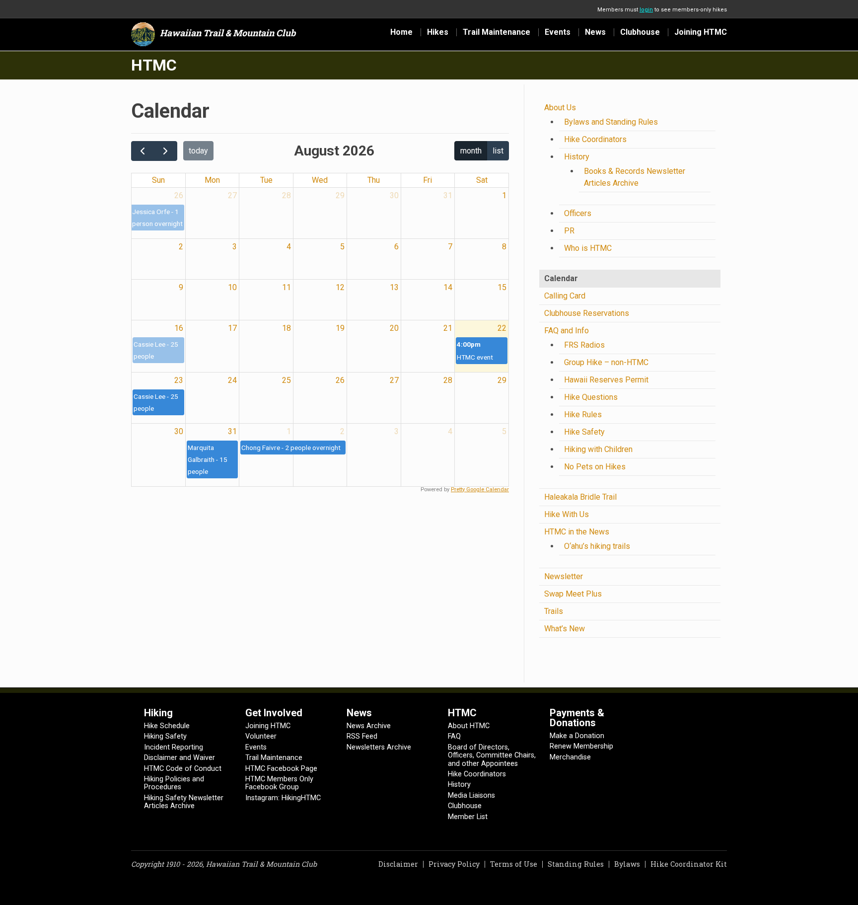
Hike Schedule (167, 726)
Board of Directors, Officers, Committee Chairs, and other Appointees (492, 755)
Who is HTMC (588, 248)
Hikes (437, 32)
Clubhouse (640, 32)
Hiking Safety (165, 736)
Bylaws (627, 864)
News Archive (369, 726)
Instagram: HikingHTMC (283, 798)
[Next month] (165, 151)
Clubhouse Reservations (586, 313)
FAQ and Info (566, 330)
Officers (577, 213)
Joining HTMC (700, 32)
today (198, 150)
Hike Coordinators (595, 139)
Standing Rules (576, 864)
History (576, 156)
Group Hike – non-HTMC (606, 362)
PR (569, 230)
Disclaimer (398, 864)
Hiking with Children (598, 449)
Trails (553, 611)
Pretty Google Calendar (480, 489)
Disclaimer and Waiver (179, 758)
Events (558, 32)
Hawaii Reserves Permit (606, 379)
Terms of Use (513, 864)
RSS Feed (362, 736)
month (471, 150)
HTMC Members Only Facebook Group (279, 783)
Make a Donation (577, 736)
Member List (468, 817)
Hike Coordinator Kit (688, 864)
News (595, 32)
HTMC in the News (576, 531)
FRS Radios (584, 345)
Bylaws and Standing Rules (611, 122)
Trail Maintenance (496, 32)
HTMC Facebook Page (281, 768)
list (498, 150)
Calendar (561, 278)
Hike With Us (566, 514)
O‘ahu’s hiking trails (597, 546)
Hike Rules (583, 414)
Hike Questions (591, 397)
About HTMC (469, 726)
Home (401, 32)
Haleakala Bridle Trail (580, 497)
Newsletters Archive (379, 747)
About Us (560, 107)
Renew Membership (581, 746)
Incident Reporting (173, 747)
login (646, 9)
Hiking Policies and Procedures (174, 783)
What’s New (564, 628)
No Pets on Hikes (595, 466)
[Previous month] (142, 151)
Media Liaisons (471, 795)
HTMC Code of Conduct (182, 768)
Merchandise (570, 757)
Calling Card (564, 296)
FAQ (454, 736)
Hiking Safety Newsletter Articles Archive (183, 802)
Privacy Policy (454, 864)
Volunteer (261, 736)
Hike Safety (584, 432)
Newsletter (563, 576)
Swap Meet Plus (573, 594)
